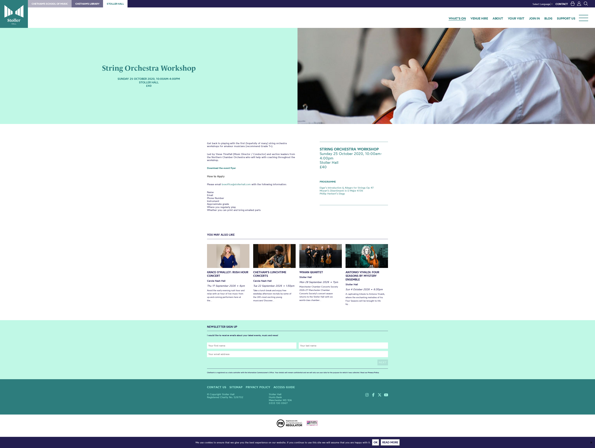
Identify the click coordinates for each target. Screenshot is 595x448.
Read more (390, 442)
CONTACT (561, 4)
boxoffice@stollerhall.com (236, 184)
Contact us (216, 387)
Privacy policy (258, 387)
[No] (591, 442)
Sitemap (236, 387)
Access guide (284, 387)
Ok (376, 442)
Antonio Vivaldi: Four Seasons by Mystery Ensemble (362, 275)
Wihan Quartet (311, 272)
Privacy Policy (373, 372)
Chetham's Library (87, 3)
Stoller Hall (14, 14)
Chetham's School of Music (50, 3)
